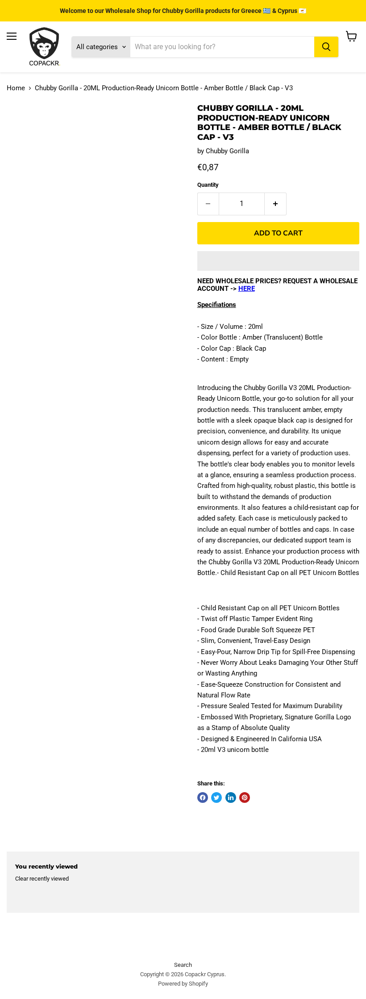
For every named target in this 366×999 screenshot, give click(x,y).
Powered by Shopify (183, 983)
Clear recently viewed (42, 878)
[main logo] (44, 47)
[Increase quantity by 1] (276, 204)
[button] (278, 261)
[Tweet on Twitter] (216, 797)
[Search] (326, 47)
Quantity (208, 184)
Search (183, 964)
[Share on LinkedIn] (230, 797)
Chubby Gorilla (227, 151)
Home (16, 88)
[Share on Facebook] (202, 797)
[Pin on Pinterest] (244, 797)
